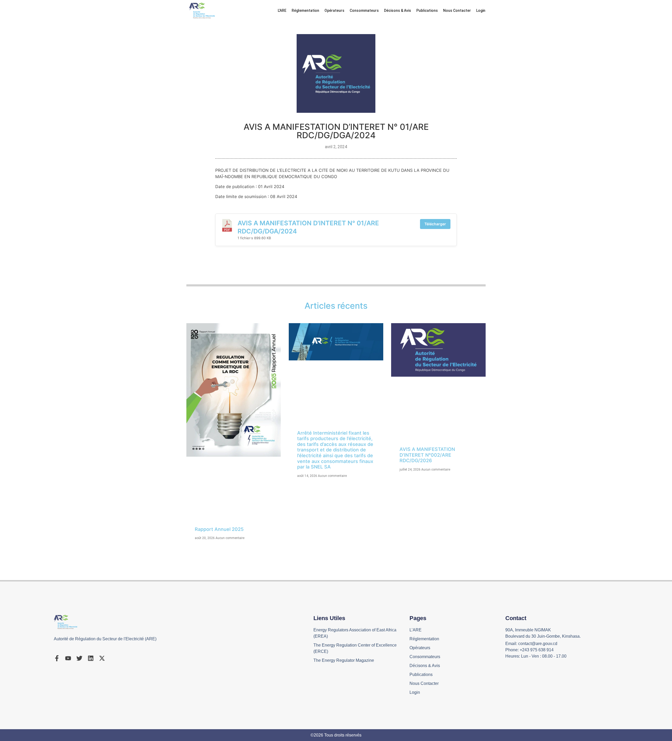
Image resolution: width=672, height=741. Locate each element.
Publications (427, 10)
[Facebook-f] (57, 658)
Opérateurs (334, 10)
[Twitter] (79, 658)
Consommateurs (364, 10)
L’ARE (282, 10)
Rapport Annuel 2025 (219, 529)
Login (480, 10)
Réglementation (305, 10)
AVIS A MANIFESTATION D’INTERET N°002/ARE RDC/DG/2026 (427, 454)
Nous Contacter (457, 10)
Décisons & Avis (397, 10)
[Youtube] (68, 658)
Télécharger (435, 224)
